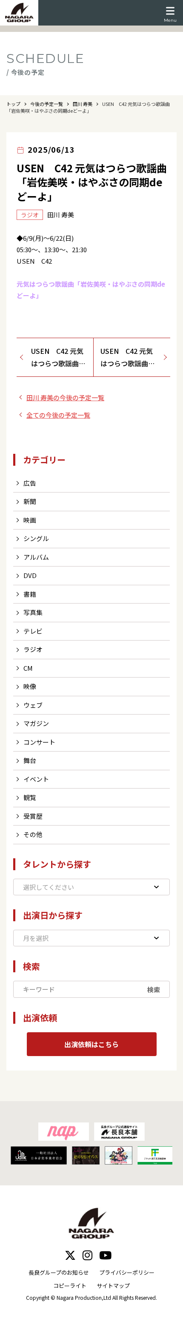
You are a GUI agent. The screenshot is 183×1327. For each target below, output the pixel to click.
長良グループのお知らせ (59, 1272)
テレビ (33, 630)
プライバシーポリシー (126, 1272)
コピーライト (69, 1285)
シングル (36, 538)
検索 (153, 989)
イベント (36, 779)
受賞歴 (33, 816)
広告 (29, 482)
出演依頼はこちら (91, 1044)
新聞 (29, 501)
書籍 (29, 593)
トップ (13, 103)
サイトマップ (113, 1285)
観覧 (29, 797)
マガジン (36, 723)
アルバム (36, 556)
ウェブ (33, 705)
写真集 (33, 612)
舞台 (29, 760)
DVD (30, 575)
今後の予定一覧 (46, 103)
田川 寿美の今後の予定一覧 (65, 397)
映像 (29, 686)
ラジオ (33, 649)
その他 (33, 834)
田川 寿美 (82, 103)
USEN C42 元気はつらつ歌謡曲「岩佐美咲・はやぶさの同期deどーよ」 (59, 358)
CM (28, 668)
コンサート (39, 742)
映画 (29, 519)
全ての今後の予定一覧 (58, 414)
